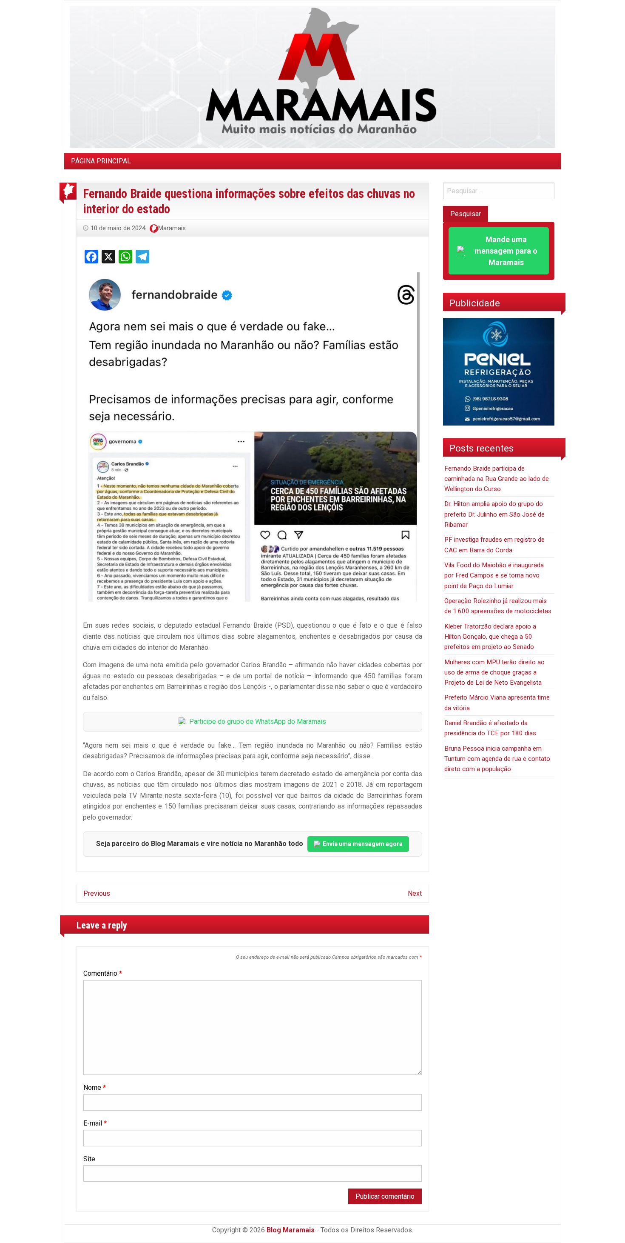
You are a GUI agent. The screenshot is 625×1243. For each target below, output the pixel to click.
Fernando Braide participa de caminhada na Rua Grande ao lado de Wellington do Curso (496, 479)
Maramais (172, 228)
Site (89, 1159)
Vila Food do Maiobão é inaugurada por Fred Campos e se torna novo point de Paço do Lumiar (494, 575)
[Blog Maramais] (312, 76)
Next (415, 893)
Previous (96, 893)
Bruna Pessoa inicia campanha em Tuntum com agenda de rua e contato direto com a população (497, 759)
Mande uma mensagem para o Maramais (505, 251)
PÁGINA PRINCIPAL (101, 161)
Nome (94, 1087)
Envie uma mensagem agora (363, 843)
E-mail (95, 1123)
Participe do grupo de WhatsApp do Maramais (257, 721)
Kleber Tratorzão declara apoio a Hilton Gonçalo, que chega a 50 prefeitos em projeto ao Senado (490, 637)
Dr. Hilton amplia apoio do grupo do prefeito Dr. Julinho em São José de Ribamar (494, 514)
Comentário (102, 973)
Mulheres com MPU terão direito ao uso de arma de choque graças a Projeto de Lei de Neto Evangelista (494, 672)
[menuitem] (101, 161)
